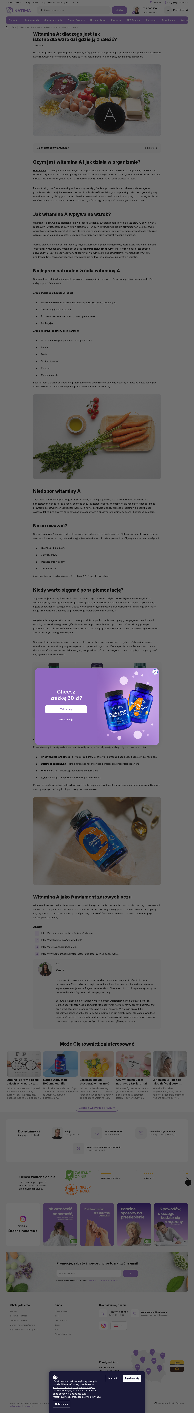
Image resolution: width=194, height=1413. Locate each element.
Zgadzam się (132, 1378)
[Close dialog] (155, 671)
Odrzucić (113, 1378)
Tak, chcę (66, 709)
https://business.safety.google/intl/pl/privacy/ (77, 1396)
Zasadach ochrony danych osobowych (74, 1387)
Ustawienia (61, 1404)
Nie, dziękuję (66, 719)
